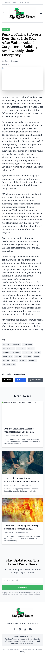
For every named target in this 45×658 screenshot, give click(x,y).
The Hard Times (10, 2)
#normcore (7, 356)
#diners (6, 352)
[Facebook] (20, 629)
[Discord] (30, 629)
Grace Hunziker (10, 485)
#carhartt (16, 344)
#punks (6, 360)
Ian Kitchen (8, 533)
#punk (36, 356)
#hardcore (27, 352)
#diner (30, 348)
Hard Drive (24, 2)
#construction (8, 348)
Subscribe (22, 587)
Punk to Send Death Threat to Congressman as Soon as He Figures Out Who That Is (19, 432)
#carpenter (27, 344)
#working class (9, 364)
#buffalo (6, 344)
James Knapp (9, 436)
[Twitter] (14, 629)
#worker (32, 360)
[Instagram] (25, 629)
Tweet (8, 380)
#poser (18, 356)
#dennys (20, 348)
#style (14, 360)
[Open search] (4, 13)
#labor (37, 352)
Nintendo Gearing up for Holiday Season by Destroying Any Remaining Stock (21, 529)
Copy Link (36, 380)
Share (21, 380)
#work (22, 360)
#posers (27, 356)
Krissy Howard (11, 61)
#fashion (16, 352)
